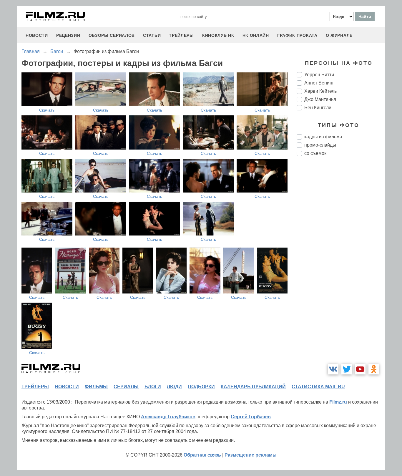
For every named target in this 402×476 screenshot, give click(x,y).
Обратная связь (202, 454)
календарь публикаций (253, 386)
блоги (152, 386)
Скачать (46, 110)
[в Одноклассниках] (373, 369)
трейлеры (181, 35)
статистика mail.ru (318, 386)
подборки (201, 386)
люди (174, 386)
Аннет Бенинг (319, 82)
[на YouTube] (360, 369)
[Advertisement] (341, 259)
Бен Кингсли (317, 107)
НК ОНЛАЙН (255, 35)
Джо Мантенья (320, 99)
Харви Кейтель (320, 91)
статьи (152, 35)
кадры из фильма (323, 136)
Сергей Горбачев (251, 416)
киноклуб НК (218, 35)
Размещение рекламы (251, 454)
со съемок (315, 153)
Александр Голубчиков (168, 416)
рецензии (68, 35)
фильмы (96, 386)
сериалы (126, 386)
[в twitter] (346, 369)
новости (37, 35)
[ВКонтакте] (333, 369)
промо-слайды (320, 144)
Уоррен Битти (319, 74)
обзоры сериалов (112, 35)
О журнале (339, 35)
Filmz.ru (338, 401)
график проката (297, 35)
